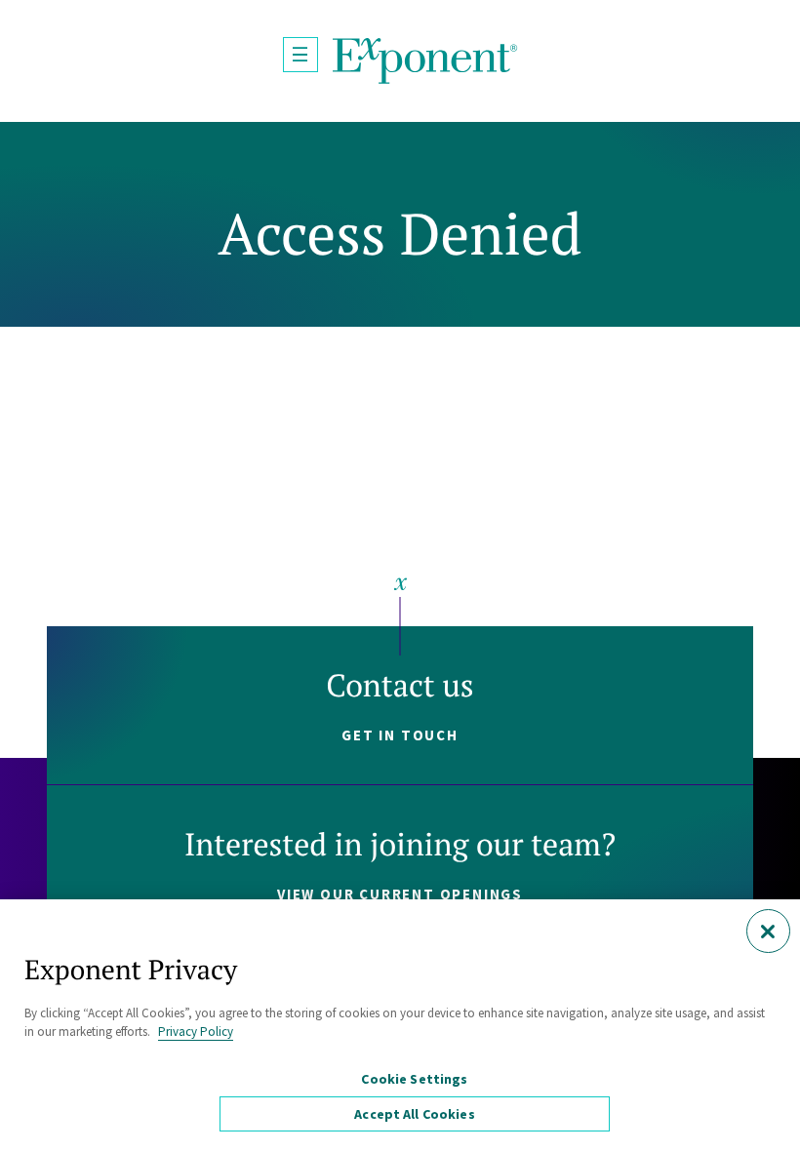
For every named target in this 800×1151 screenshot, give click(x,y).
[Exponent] (425, 61)
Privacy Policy (195, 1031)
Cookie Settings (414, 1079)
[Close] (768, 931)
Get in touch (400, 735)
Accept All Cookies (414, 1114)
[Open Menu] (300, 54)
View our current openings (400, 894)
